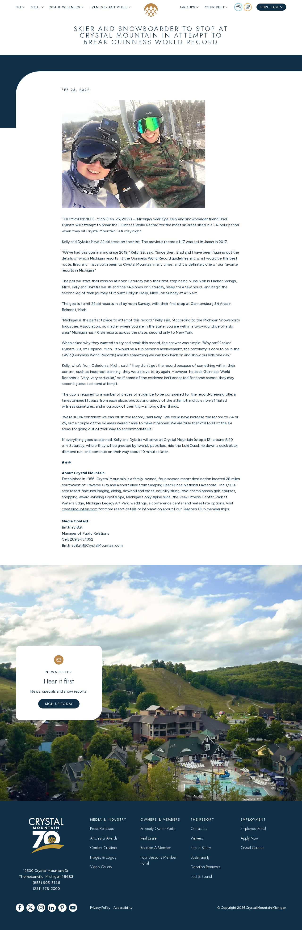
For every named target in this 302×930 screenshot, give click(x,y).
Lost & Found (201, 876)
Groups (187, 7)
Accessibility (122, 908)
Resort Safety (201, 847)
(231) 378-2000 (46, 888)
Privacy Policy (100, 908)
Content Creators (103, 847)
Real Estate (148, 838)
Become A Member (155, 847)
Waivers (197, 838)
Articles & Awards (103, 838)
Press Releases (102, 828)
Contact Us (199, 828)
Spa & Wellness (65, 7)
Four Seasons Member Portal (158, 860)
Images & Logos (103, 857)
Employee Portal (253, 828)
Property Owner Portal (157, 828)
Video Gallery (101, 867)
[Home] (151, 10)
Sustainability (200, 857)
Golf (36, 7)
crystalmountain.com (79, 509)
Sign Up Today (59, 703)
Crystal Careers (252, 847)
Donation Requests (205, 867)
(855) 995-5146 (46, 882)
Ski (18, 7)
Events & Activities (109, 7)
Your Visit (215, 7)
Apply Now (250, 838)
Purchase (269, 7)
